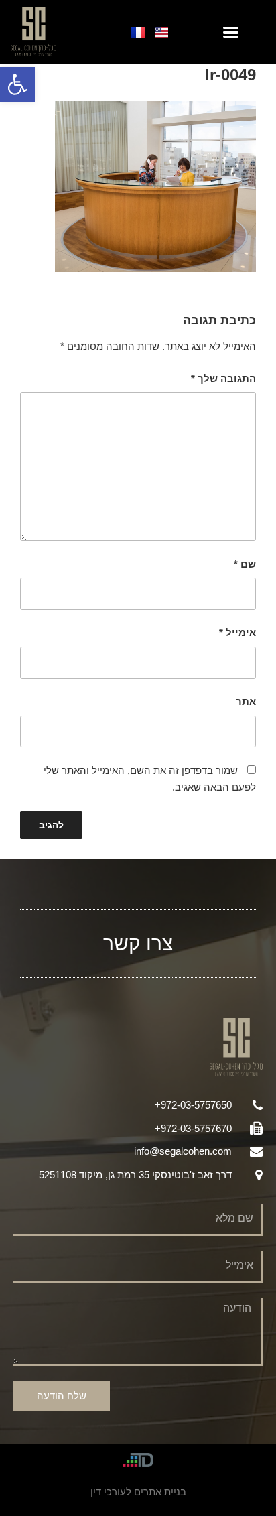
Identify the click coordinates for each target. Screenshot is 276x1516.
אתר (246, 701)
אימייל (237, 632)
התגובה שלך (223, 378)
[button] (17, 84)
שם (245, 564)
